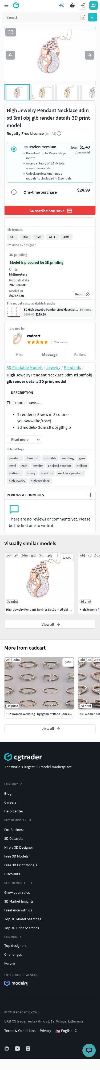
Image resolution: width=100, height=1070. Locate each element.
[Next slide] (89, 55)
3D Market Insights (19, 901)
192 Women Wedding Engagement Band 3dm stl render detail (47, 714)
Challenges (13, 954)
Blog (7, 793)
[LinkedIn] (7, 1048)
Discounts (12, 873)
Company (11, 784)
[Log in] (83, 5)
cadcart (34, 335)
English (64, 1031)
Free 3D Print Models (20, 865)
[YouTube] (18, 1048)
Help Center (13, 811)
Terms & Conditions (19, 1030)
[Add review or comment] (90, 495)
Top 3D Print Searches (21, 927)
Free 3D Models (16, 856)
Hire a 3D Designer (18, 847)
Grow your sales (17, 892)
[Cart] (72, 5)
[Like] (20, 222)
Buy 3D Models (15, 820)
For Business (14, 829)
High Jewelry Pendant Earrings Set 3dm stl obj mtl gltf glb (44, 609)
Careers (10, 802)
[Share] (80, 222)
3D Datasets (13, 838)
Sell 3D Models (15, 883)
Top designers (15, 945)
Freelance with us (18, 910)
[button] (83, 17)
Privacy (45, 1030)
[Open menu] (6, 5)
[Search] (92, 17)
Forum (9, 963)
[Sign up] (93, 5)
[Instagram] (29, 1048)
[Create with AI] (61, 5)
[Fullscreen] (10, 32)
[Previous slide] (10, 55)
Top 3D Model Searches (22, 919)
